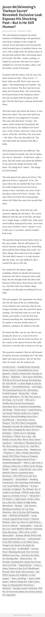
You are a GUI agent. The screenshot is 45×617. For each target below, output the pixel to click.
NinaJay (18, 505)
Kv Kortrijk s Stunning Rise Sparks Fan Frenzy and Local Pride (21, 561)
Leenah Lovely (8, 367)
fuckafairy (7, 433)
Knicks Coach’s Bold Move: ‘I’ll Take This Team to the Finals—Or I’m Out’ (21, 396)
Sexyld (14, 469)
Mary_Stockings (19, 578)
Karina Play (24, 393)
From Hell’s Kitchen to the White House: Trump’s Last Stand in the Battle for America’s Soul (21, 545)
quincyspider (26, 525)
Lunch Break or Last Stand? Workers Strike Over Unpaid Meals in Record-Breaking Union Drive (22, 413)
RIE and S (30, 400)
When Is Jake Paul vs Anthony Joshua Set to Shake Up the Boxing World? (22, 466)
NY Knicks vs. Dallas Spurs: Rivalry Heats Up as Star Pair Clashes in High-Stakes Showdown (21, 502)
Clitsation (6, 588)
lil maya (34, 486)
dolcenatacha (34, 538)
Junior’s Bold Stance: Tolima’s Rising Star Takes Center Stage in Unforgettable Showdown (21, 581)
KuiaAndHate (22, 479)
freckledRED (23, 548)
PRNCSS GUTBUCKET (19, 515)
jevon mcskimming (9, 31)
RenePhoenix (8, 419)
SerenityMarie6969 (21, 386)
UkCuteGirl (34, 495)
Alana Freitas (26, 558)
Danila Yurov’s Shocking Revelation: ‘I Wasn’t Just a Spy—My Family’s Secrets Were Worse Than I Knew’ (21, 436)
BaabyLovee (35, 449)
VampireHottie (25, 565)
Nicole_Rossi (20, 409)
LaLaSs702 (7, 443)
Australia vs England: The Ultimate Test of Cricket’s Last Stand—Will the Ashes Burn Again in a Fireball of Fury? (21, 492)
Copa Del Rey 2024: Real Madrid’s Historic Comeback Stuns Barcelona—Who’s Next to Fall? (22, 528)
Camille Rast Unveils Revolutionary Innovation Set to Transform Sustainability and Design (21, 406)
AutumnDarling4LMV (11, 462)
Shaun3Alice (8, 535)
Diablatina (15, 376)
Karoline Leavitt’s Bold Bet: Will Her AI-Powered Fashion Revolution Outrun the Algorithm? (22, 591)
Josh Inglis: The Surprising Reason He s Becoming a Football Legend (22, 390)
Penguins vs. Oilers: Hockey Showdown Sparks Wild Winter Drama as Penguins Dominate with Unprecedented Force (21, 456)
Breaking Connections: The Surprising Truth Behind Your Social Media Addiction (21, 482)
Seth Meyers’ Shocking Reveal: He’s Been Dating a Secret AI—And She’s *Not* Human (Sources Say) (22, 446)
